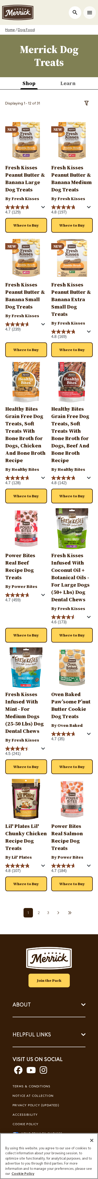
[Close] (91, 1140)
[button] (26, 225)
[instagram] (43, 1071)
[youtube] (31, 1071)
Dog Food (26, 29)
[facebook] (18, 1071)
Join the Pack (49, 980)
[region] (49, 1156)
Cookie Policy (26, 1124)
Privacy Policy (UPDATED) (36, 1105)
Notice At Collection (33, 1096)
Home (10, 29)
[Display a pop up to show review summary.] (44, 208)
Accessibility (25, 1115)
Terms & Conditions (32, 1086)
